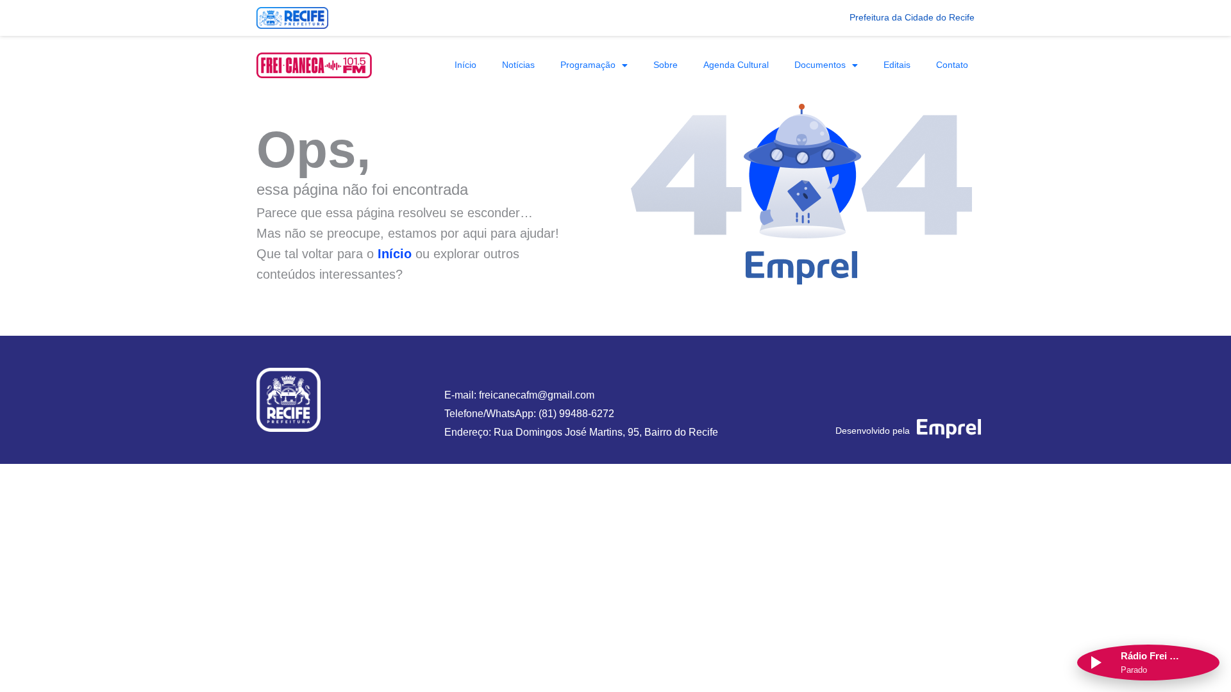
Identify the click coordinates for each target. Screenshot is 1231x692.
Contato (952, 65)
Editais (896, 65)
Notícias (518, 65)
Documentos (820, 65)
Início (465, 65)
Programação (588, 65)
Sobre (665, 65)
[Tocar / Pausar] (1095, 662)
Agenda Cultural (736, 65)
